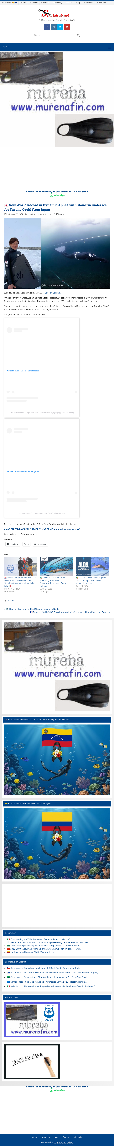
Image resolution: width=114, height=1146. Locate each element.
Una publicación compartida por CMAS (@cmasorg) (42, 513)
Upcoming (57, 3)
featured (11, 600)
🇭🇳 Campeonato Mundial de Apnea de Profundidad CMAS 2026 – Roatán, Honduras (47, 982)
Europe (66, 1137)
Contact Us (88, 3)
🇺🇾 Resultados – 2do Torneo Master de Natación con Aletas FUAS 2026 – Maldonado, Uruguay (52, 972)
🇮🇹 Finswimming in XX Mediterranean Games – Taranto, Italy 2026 (38, 939)
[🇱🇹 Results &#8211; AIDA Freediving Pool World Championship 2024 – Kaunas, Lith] (92, 566)
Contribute (101, 3)
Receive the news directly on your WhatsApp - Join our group (57, 191)
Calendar (45, 3)
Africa (34, 1137)
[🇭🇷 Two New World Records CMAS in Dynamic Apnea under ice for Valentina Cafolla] (20, 566)
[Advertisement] (57, 169)
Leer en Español (52, 293)
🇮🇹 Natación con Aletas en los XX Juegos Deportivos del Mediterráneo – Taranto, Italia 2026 (51, 986)
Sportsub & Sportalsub (63, 1142)
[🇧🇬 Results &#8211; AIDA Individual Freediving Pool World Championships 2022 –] (56, 566)
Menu (6, 47)
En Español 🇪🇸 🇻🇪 (9, 3)
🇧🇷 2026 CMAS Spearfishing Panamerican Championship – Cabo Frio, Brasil (43, 945)
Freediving (32, 214)
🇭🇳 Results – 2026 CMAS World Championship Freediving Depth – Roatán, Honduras (47, 942)
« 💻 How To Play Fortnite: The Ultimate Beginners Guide (31, 609)
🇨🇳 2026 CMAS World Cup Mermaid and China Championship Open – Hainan (44, 949)
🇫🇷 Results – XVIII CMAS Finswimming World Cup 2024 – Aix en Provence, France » (70, 612)
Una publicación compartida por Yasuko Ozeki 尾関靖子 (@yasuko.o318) (42, 412)
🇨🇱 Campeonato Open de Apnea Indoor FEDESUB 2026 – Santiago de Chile (43, 968)
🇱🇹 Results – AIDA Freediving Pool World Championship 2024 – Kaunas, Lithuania (91, 580)
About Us (34, 3)
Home (23, 3)
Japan (41, 214)
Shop (78, 3)
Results (69, 3)
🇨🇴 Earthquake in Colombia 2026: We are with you (31, 952)
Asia (56, 1137)
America (46, 1137)
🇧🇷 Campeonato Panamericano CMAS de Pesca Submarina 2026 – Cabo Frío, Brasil (47, 977)
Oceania (78, 1137)
